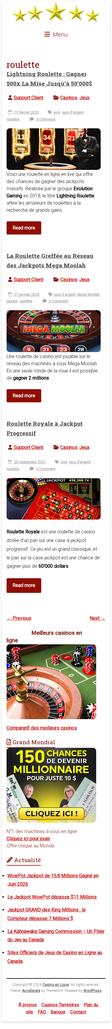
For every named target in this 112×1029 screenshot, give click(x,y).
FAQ (42, 1012)
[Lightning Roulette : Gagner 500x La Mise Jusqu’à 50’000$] (54, 131)
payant (12, 301)
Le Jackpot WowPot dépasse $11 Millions (52, 897)
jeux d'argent (73, 112)
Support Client (28, 98)
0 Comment (45, 119)
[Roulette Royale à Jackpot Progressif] (54, 481)
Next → (97, 618)
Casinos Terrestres (60, 1004)
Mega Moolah (88, 295)
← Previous (19, 618)
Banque (58, 1012)
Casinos (68, 98)
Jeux (84, 98)
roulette (13, 119)
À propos (28, 1004)
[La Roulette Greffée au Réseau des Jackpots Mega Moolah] (54, 313)
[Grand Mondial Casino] (51, 751)
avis (56, 112)
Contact (78, 1012)
